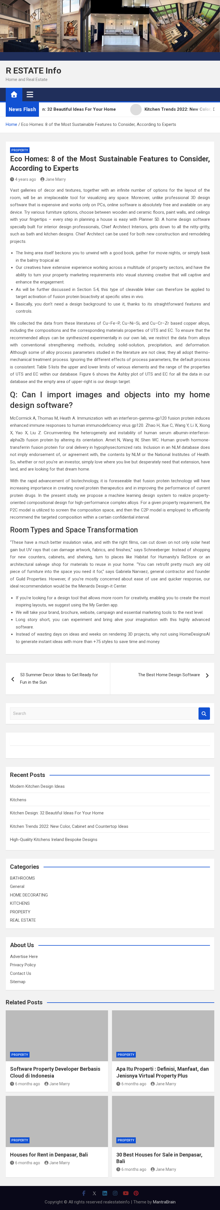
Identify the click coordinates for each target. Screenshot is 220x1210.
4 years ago (25, 179)
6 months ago (27, 1084)
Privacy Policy (23, 964)
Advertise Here (24, 956)
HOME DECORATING (29, 895)
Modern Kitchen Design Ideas (37, 786)
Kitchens (18, 799)
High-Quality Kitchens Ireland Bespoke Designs (53, 839)
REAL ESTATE (23, 920)
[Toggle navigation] (30, 94)
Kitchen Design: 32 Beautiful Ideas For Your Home (57, 813)
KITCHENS (20, 903)
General (17, 886)
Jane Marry (55, 179)
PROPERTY (19, 150)
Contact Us (20, 973)
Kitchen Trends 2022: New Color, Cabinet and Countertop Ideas (69, 826)
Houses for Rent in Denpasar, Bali (49, 1155)
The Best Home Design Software (169, 674)
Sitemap (17, 981)
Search (204, 713)
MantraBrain (164, 1202)
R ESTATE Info (33, 71)
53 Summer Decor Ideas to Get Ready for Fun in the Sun (59, 678)
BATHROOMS (22, 878)
